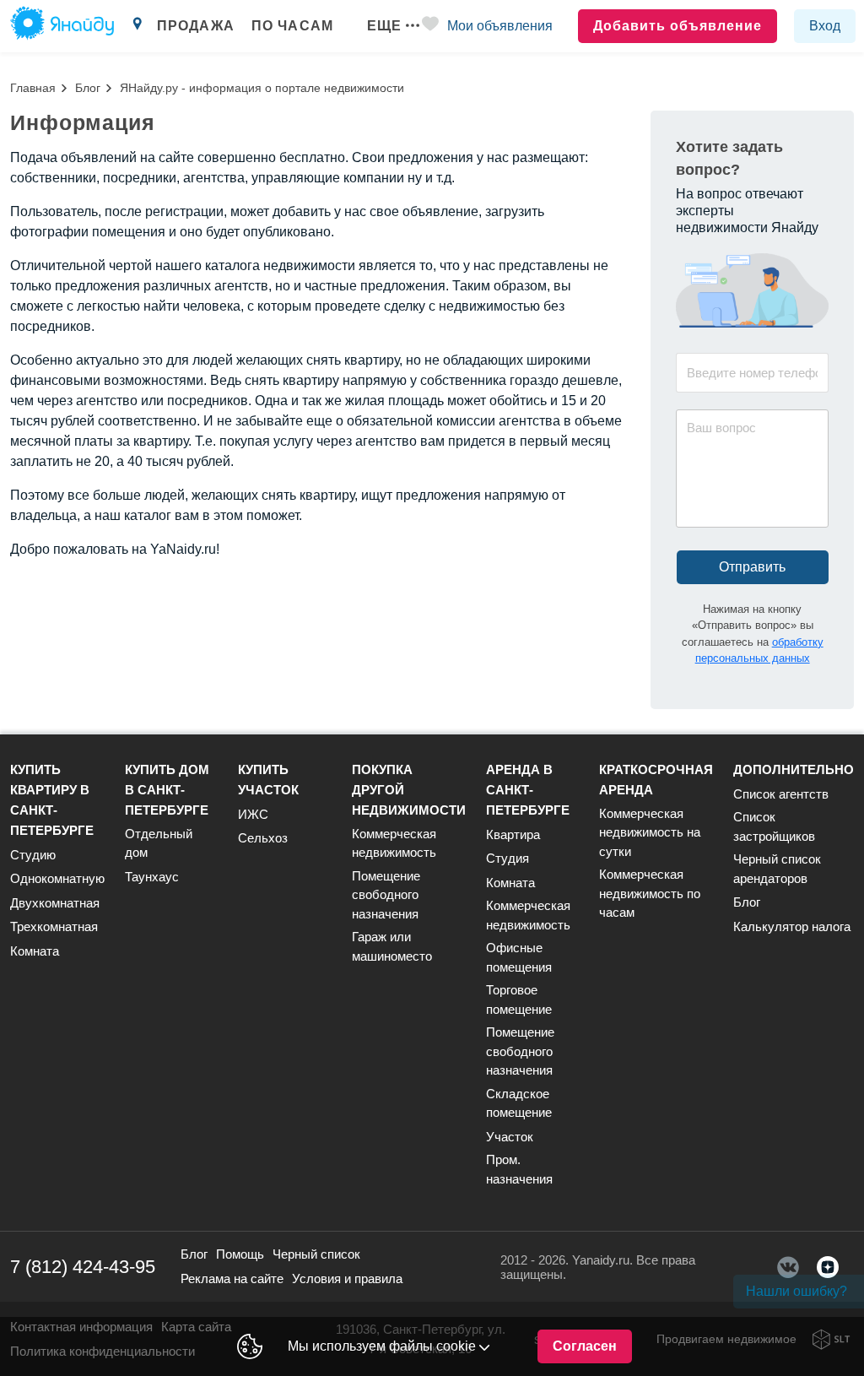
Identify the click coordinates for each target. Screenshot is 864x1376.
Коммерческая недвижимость (394, 843)
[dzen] (827, 1267)
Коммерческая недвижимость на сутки (649, 832)
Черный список (316, 1254)
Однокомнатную (57, 878)
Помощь (240, 1254)
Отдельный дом (158, 843)
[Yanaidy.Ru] (62, 26)
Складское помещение (519, 1103)
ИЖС (253, 814)
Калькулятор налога (791, 926)
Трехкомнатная (54, 926)
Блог (87, 88)
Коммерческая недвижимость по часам (649, 893)
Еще (384, 26)
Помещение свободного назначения (386, 895)
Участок (509, 1137)
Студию (33, 855)
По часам (292, 26)
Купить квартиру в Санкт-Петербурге (52, 799)
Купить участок (268, 779)
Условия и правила (347, 1278)
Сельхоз (263, 838)
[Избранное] (430, 26)
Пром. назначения (519, 1169)
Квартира (513, 834)
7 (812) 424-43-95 (82, 1267)
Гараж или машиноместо (392, 946)
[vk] (788, 1267)
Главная (33, 88)
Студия (507, 858)
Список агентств (781, 794)
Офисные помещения (519, 957)
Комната (34, 951)
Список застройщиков (774, 826)
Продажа (196, 26)
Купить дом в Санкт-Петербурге (167, 789)
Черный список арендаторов (777, 869)
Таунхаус (152, 876)
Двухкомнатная (55, 903)
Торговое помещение (519, 999)
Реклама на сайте (232, 1278)
